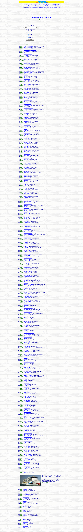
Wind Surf (26, 210)
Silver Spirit (26, 75)
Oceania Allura (27, 118)
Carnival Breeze (27, 446)
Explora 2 (26, 93)
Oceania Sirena (27, 194)
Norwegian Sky (27, 341)
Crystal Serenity (27, 51)
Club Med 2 (26, 208)
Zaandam (26, 242)
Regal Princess (27, 344)
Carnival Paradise (27, 438)
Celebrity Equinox (27, 227)
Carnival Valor (26, 423)
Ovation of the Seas (28, 391)
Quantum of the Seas (28, 402)
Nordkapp (25, 524)
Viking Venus (26, 155)
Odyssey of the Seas (28, 375)
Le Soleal (26, 188)
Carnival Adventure (27, 301)
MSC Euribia (26, 381)
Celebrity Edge (27, 202)
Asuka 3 (25, 106)
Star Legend (26, 181)
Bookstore (59, 7)
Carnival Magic (27, 448)
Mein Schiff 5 (26, 330)
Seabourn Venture (27, 69)
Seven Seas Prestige (28, 52)
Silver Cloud (26, 92)
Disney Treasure (27, 115)
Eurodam (26, 264)
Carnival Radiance (27, 460)
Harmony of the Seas (28, 285)
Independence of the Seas (29, 362)
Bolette (25, 212)
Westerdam (26, 287)
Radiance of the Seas (28, 292)
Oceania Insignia (27, 196)
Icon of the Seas (27, 209)
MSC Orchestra (27, 397)
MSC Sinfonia (26, 468)
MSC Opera (25, 506)
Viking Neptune (27, 154)
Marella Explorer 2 (27, 342)
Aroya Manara (27, 177)
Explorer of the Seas (28, 354)
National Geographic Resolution (30, 48)
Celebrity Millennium (28, 243)
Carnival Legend (27, 269)
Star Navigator (27, 168)
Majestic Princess (27, 321)
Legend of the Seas (28, 204)
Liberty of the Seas (27, 331)
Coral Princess (27, 206)
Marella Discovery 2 (28, 393)
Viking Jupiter (26, 156)
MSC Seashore (27, 372)
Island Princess (27, 193)
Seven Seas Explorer (28, 73)
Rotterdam (26, 360)
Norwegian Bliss (27, 280)
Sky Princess (26, 339)
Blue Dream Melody (27, 503)
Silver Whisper (27, 80)
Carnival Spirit (26, 272)
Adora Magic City (26, 495)
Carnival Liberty (27, 408)
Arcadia (25, 327)
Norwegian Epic (27, 369)
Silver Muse (26, 90)
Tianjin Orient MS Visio (28, 376)
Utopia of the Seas (27, 254)
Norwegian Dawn (27, 318)
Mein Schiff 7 (26, 363)
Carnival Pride (27, 300)
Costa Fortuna (27, 384)
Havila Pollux (26, 396)
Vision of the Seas (27, 421)
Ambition (25, 246)
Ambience (26, 277)
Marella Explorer (27, 293)
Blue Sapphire (27, 172)
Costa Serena (26, 426)
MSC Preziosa (27, 322)
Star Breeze (26, 183)
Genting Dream (27, 167)
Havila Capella (27, 406)
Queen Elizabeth (27, 223)
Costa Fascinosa (27, 412)
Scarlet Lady (26, 306)
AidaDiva (24, 502)
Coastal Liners (29, 7)
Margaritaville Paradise (28, 279)
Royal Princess (27, 346)
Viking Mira (26, 146)
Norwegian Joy (27, 200)
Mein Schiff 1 (26, 385)
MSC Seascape (27, 367)
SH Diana (26, 101)
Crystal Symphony (27, 55)
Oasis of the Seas (27, 335)
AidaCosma (26, 472)
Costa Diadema (27, 459)
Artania (25, 379)
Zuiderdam (26, 289)
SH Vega (25, 76)
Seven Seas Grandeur (28, 71)
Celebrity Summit (27, 239)
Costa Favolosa (27, 418)
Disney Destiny (27, 114)
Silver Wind (26, 96)
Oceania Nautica (27, 189)
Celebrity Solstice (27, 229)
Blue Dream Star (26, 515)
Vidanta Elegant (27, 110)
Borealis (25, 218)
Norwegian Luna (27, 215)
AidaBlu (24, 512)
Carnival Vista (26, 451)
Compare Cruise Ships (53, 7)
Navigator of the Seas (28, 352)
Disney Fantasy (27, 142)
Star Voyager (26, 323)
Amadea (25, 140)
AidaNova (25, 489)
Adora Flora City (26, 490)
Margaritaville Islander (28, 355)
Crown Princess (27, 401)
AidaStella (25, 507)
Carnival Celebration (28, 454)
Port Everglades (40, 7)
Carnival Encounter (27, 281)
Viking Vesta (26, 147)
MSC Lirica (25, 491)
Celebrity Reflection (28, 276)
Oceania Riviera (27, 138)
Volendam (26, 248)
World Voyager (27, 134)
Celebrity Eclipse (27, 231)
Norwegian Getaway (28, 371)
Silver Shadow (27, 79)
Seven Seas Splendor (28, 72)
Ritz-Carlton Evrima (28, 54)
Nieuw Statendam (27, 368)
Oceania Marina (27, 139)
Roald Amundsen (27, 434)
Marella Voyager (27, 275)
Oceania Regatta (27, 175)
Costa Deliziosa (27, 235)
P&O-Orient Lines (46, 7)
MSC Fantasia (27, 262)
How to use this (30, 23)
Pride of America (27, 439)
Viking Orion (26, 158)
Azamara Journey (27, 180)
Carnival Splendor (27, 388)
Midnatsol (25, 516)
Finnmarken (25, 523)
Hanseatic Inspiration (28, 100)
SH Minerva (26, 77)
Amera (25, 173)
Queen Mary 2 (27, 165)
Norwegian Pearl (27, 310)
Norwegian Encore (27, 247)
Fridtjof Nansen (27, 431)
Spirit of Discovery (27, 163)
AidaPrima (26, 458)
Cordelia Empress (26, 494)
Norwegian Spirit (27, 350)
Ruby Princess (27, 413)
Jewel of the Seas (27, 294)
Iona (25, 445)
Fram (25, 416)
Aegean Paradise (27, 452)
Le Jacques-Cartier (27, 121)
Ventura (25, 380)
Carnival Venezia (26, 498)
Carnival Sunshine (26, 493)
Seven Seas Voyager (28, 109)
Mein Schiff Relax (27, 259)
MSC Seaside (26, 430)
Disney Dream (27, 143)
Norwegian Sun (27, 273)
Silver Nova (26, 64)
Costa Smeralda (27, 462)
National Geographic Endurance (30, 50)
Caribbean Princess (28, 433)
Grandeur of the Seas (28, 437)
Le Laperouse (26, 127)
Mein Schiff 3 (26, 317)
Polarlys (24, 527)
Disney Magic (26, 171)
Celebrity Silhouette (28, 233)
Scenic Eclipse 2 (27, 63)
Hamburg (26, 358)
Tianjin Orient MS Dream (29, 333)
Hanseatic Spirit (27, 98)
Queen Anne (26, 244)
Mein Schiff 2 (26, 383)
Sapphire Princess (27, 267)
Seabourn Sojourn (27, 83)
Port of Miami (35, 7)
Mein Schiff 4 (26, 315)
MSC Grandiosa (27, 392)
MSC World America (28, 251)
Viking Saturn (26, 151)
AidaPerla (26, 456)
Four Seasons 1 (27, 58)
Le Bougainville (27, 125)
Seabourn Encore (27, 89)
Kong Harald (25, 526)
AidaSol (24, 511)
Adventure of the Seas (28, 284)
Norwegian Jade (27, 319)
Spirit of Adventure (27, 164)
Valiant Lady (26, 298)
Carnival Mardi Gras (28, 455)
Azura (25, 366)
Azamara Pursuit (27, 179)
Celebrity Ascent (27, 222)
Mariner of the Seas (28, 348)
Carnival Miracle (27, 263)
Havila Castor (26, 404)
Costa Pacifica (27, 405)
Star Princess (26, 302)
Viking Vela (26, 148)
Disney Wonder (27, 169)
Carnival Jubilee (27, 447)
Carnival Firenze (26, 497)
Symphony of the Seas (28, 234)
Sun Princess (26, 305)
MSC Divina (26, 329)
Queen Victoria (27, 230)
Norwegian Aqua (27, 217)
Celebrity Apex (27, 198)
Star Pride (26, 184)
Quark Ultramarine (27, 104)
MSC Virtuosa (26, 387)
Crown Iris (25, 508)
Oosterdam (26, 314)
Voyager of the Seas (28, 417)
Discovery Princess (27, 334)
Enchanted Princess (28, 337)
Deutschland (26, 268)
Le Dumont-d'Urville (28, 123)
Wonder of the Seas (28, 258)
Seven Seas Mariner (28, 105)
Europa (25, 97)
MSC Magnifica (27, 351)
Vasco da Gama (27, 221)
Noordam (26, 283)
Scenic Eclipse (27, 67)
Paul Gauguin (26, 111)
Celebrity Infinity (27, 252)
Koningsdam (26, 364)
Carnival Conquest (27, 427)
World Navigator (27, 135)
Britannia (26, 359)
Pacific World (26, 343)
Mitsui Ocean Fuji (27, 84)
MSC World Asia (27, 250)
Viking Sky (26, 159)
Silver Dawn (26, 88)
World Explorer (27, 137)
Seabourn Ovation (27, 85)
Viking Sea (26, 160)
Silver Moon (26, 86)
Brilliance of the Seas (28, 312)
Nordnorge (25, 520)
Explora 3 (26, 65)
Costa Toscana (27, 466)
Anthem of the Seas (28, 398)
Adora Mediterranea (28, 296)
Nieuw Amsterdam (27, 256)
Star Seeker (26, 176)
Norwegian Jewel (27, 304)
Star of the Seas (27, 205)
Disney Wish (26, 113)
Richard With (25, 522)
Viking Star (26, 162)
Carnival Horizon (27, 450)
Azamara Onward (27, 201)
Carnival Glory (27, 425)
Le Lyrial (25, 185)
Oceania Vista (26, 119)
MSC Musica (26, 422)
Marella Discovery (27, 377)
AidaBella (24, 501)
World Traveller (27, 133)
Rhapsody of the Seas (28, 410)
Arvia (25, 442)
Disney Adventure (27, 150)
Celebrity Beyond (27, 225)
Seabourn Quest (27, 81)
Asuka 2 (25, 129)
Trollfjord (24, 519)
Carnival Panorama (28, 441)
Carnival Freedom (27, 414)
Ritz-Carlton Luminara (28, 46)
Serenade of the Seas (28, 308)
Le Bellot (25, 122)
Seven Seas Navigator (28, 108)
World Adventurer (27, 130)
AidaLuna (25, 499)
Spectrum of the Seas (28, 347)
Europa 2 (26, 56)
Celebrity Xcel (26, 219)
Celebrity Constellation (28, 226)
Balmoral (24, 514)
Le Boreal (26, 197)
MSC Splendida (27, 260)
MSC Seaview (26, 429)
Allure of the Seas (27, 313)
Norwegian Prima (27, 214)
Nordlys (24, 518)
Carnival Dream (27, 443)
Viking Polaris (26, 59)
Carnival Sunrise (27, 467)
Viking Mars (26, 152)
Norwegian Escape (27, 356)
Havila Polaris (26, 394)
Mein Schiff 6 (26, 326)
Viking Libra (26, 144)
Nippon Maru (26, 117)
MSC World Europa (28, 271)
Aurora (25, 338)
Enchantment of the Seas (29, 464)
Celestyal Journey (27, 237)
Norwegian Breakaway (28, 373)
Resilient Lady (27, 297)
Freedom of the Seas (28, 435)
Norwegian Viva (27, 213)
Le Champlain (26, 126)
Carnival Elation (27, 463)
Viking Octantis (27, 60)
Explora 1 (26, 94)
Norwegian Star (27, 325)
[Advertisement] (41, 12)
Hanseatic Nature (27, 102)
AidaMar (24, 510)
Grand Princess (27, 288)
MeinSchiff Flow (27, 255)
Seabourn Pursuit (27, 68)
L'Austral (25, 192)
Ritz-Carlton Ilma (27, 47)
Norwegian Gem (27, 309)
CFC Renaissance (27, 238)
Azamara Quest (27, 190)
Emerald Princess (27, 419)
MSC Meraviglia (27, 409)
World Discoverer (27, 131)
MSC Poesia (26, 389)
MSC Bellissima (27, 400)
